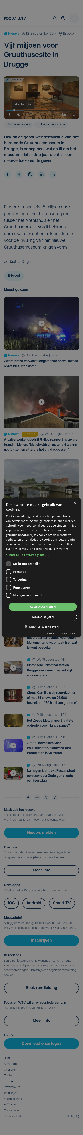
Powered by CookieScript (62, 633)
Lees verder (60, 549)
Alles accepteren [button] (43, 606)
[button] (41, 555)
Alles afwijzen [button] (43, 617)
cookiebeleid (42, 549)
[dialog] (41, 567)
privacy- (23, 549)
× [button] (74, 503)
